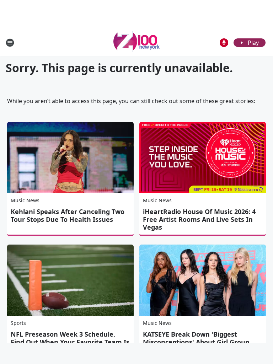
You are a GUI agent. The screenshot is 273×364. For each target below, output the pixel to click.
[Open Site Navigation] (10, 42)
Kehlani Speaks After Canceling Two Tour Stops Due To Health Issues (67, 215)
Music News (25, 200)
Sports (18, 323)
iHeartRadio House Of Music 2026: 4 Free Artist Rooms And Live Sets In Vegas (199, 219)
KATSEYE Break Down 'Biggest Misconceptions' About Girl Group (196, 338)
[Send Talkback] (224, 42)
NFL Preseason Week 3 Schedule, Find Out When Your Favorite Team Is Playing (70, 342)
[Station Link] (136, 42)
